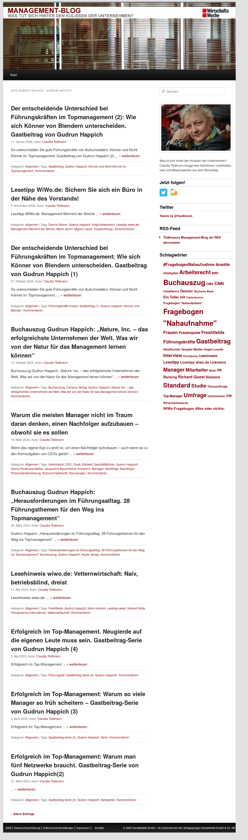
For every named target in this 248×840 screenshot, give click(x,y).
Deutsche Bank (203, 291)
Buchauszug (56, 387)
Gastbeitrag (56, 166)
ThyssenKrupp (103, 229)
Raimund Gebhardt (54, 473)
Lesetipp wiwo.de (127, 224)
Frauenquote (189, 332)
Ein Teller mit (174, 297)
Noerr (212, 370)
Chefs (77, 464)
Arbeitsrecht (195, 272)
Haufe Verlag (90, 554)
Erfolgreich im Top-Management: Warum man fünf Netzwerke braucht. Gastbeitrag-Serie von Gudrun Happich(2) (75, 765)
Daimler (186, 290)
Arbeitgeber (170, 273)
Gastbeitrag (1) (89, 306)
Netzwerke (108, 800)
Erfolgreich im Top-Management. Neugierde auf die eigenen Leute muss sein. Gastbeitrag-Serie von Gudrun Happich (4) (76, 640)
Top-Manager (173, 396)
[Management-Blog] (215, 13)
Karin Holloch (97, 608)
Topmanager (77, 473)
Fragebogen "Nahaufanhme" (183, 303)
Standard (176, 385)
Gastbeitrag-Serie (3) (62, 737)
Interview (172, 355)
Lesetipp (171, 362)
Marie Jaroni (64, 229)
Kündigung (190, 356)
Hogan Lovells (213, 349)
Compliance (171, 291)
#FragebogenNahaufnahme (189, 264)
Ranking (170, 376)
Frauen (170, 332)
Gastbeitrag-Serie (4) (80, 675)
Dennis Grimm (57, 224)
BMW (215, 273)
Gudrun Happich (76, 166)
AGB (8, 828)
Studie (198, 385)
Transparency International (28, 612)
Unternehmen (216, 396)
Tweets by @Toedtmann (176, 216)
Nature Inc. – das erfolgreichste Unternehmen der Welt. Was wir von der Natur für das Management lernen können (74, 389)
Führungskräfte (179, 341)
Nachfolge (112, 469)
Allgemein (32, 166)
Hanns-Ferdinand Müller (27, 469)
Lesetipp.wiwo (116, 608)
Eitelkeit (87, 464)
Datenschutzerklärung (27, 828)
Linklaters (218, 362)
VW (229, 395)
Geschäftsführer (104, 464)
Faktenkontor (194, 297)
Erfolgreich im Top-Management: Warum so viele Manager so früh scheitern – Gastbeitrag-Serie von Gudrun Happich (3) (78, 702)
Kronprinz (84, 469)
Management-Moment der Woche (33, 229)
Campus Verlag (76, 387)
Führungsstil (56, 675)
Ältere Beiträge (22, 814)
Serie (104, 737)
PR (219, 370)
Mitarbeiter (197, 369)
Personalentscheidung (26, 473)
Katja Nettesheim (103, 224)
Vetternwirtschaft (58, 612)
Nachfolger (127, 469)
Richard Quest (191, 377)
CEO (68, 464)
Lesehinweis (208, 355)
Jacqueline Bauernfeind (60, 469)
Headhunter (171, 349)
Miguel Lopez (83, 229)
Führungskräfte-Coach (63, 306)
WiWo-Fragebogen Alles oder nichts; (194, 408)
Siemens (213, 376)
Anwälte (223, 264)
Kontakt (99, 828)
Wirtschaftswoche (175, 403)
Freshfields (55, 608)
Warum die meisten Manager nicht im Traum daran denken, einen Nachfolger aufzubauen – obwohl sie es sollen (74, 423)
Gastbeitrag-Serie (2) (62, 800)
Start (13, 74)
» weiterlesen (129, 155)
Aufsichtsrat (56, 464)
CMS (209, 284)
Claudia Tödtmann (54, 142)
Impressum (83, 828)
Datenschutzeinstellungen (58, 828)
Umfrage (195, 395)
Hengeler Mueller (192, 349)
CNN (219, 283)
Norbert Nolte (136, 608)
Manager (98, 469)
